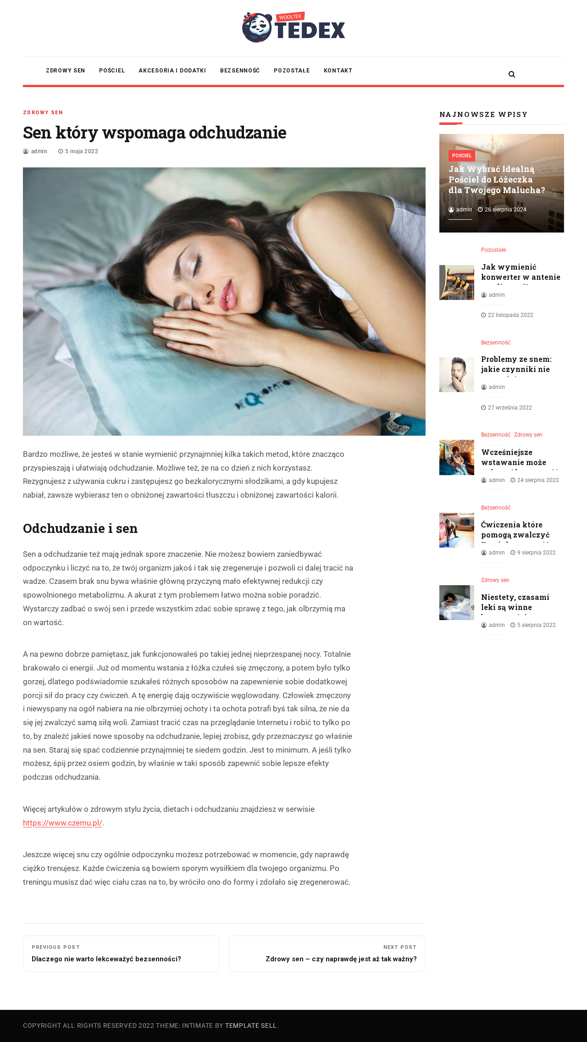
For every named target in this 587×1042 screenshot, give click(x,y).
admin (39, 151)
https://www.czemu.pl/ (62, 822)
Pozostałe (292, 70)
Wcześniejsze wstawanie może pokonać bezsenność (519, 462)
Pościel (112, 70)
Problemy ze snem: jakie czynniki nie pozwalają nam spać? (516, 374)
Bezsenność (240, 70)
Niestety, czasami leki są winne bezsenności (515, 607)
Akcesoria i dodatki (172, 70)
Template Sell (251, 1025)
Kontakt (338, 70)
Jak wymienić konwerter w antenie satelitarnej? (520, 277)
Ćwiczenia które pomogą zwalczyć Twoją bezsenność (515, 535)
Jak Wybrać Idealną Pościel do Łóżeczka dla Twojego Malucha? (497, 179)
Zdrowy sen (65, 70)
